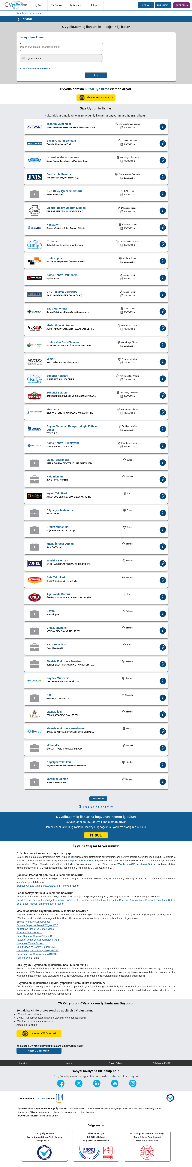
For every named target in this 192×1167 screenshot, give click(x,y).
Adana (51, 885)
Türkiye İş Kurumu (57, 1108)
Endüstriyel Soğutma (64, 900)
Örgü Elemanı (23, 900)
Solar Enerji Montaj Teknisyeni (32, 903)
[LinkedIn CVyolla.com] (96, 1086)
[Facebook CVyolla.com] (60, 1086)
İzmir (37, 885)
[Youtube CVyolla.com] (114, 1086)
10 (104, 807)
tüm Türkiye (63, 885)
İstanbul (20, 885)
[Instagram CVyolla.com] (132, 1086)
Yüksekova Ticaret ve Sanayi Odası (35, 929)
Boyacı (36, 900)
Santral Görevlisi (120, 900)
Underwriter (103, 900)
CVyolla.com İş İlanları (81, 860)
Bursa (44, 885)
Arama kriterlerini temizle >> (35, 68)
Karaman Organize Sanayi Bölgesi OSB (37, 939)
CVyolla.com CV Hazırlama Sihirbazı (136, 864)
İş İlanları (37, 13)
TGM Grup (39, 1098)
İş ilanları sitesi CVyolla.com (32, 1108)
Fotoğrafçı (46, 900)
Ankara (30, 885)
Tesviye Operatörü (86, 900)
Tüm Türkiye (23, 957)
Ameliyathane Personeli (142, 900)
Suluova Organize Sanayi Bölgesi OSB (37, 925)
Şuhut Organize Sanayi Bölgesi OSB (36, 947)
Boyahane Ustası (166, 900)
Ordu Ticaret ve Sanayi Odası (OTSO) (36, 954)
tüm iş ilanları (57, 903)
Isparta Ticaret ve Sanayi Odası (33, 921)
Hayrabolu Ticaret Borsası (30, 943)
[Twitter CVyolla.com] (78, 1086)
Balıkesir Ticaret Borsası (29, 932)
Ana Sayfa (22, 13)
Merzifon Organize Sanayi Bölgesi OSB (37, 950)
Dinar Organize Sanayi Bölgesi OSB (35, 936)
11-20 (110, 807)
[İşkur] (170, 1101)
